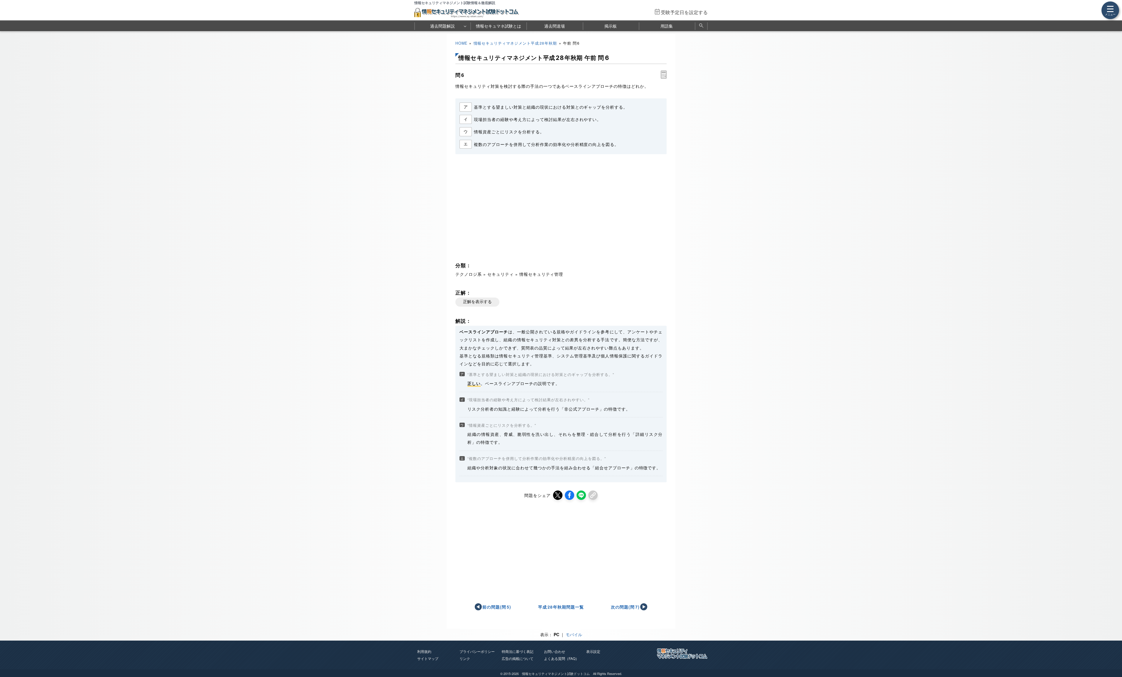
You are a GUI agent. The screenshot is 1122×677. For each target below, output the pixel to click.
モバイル (574, 634)
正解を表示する (477, 301)
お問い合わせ (554, 651)
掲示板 (610, 26)
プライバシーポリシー (477, 651)
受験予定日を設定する (684, 12)
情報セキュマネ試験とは (498, 26)
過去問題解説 (442, 26)
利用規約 (424, 651)
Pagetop (1110, 655)
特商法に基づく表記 (517, 651)
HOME (461, 43)
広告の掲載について (517, 658)
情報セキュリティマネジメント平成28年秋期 (515, 43)
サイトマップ (427, 658)
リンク (464, 658)
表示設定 (593, 651)
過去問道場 (554, 26)
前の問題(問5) (496, 607)
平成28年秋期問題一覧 (561, 607)
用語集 (666, 26)
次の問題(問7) (625, 607)
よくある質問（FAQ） (561, 658)
